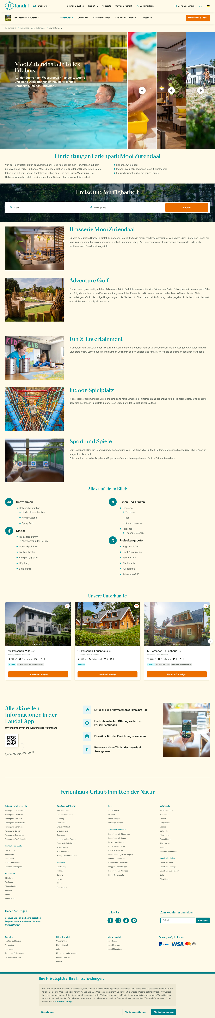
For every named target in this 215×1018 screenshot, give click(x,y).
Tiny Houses (165, 843)
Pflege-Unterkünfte (116, 875)
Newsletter (9, 945)
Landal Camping (114, 945)
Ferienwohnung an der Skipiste (120, 854)
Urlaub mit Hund (63, 827)
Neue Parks (9, 858)
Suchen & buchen (75, 6)
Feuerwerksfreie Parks (65, 843)
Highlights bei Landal (13, 846)
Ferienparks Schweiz (13, 819)
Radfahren (9, 882)
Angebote (106, 6)
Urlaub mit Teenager (168, 867)
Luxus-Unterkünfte (116, 842)
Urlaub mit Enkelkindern (169, 871)
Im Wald (111, 814)
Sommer (60, 875)
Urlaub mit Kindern (167, 858)
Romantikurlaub (63, 851)
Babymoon (61, 835)
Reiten (7, 894)
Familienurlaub (62, 810)
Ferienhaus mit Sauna (117, 838)
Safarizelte (164, 831)
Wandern (8, 890)
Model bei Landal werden (66, 953)
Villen (162, 847)
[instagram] (118, 922)
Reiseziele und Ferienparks (16, 806)
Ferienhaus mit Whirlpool (118, 871)
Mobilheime (165, 835)
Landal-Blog (61, 867)
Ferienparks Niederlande (15, 823)
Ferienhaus (164, 814)
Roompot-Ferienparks (14, 867)
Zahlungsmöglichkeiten (14, 953)
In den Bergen (114, 819)
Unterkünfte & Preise (198, 17)
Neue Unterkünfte (12, 863)
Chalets (163, 819)
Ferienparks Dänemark (14, 827)
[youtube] (134, 922)
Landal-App (112, 941)
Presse (59, 961)
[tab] (63, 90)
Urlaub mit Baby (166, 863)
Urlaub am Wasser (115, 823)
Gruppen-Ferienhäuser (117, 867)
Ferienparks (10, 28)
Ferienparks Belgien (13, 831)
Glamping (60, 819)
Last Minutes (10, 850)
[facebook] (111, 922)
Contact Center (12, 925)
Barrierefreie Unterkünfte (118, 863)
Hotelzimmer (165, 823)
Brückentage (62, 887)
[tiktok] (126, 922)
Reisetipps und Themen (66, 806)
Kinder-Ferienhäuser (116, 846)
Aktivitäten (164, 879)
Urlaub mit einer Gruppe (66, 839)
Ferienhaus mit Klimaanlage (119, 834)
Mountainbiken (11, 886)
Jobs (58, 949)
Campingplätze (147, 6)
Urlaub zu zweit (63, 831)
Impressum (9, 949)
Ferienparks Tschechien (14, 835)
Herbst (59, 879)
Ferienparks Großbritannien (16, 839)
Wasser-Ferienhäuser (168, 851)
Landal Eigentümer (115, 949)
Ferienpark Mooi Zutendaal (32, 28)
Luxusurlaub (62, 823)
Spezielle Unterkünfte (117, 829)
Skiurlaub (9, 878)
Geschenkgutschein (13, 957)
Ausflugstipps (62, 847)
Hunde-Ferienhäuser (116, 858)
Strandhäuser (165, 839)
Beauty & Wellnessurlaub (66, 855)
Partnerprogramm (63, 957)
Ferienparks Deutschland (15, 810)
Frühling (60, 871)
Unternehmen (61, 941)
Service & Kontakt (123, 6)
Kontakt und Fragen (13, 941)
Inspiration (93, 6)
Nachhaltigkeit (62, 945)
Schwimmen (10, 898)
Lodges (163, 827)
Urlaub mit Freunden (65, 814)
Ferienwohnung (166, 810)
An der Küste (113, 810)
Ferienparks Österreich (14, 814)
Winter (59, 883)
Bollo (162, 875)
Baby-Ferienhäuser (116, 850)
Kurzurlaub (9, 854)
